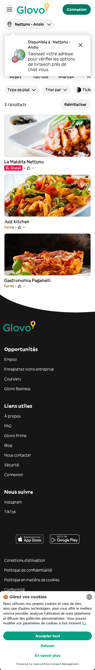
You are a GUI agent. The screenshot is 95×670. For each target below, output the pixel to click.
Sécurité (11, 464)
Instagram (13, 502)
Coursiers (12, 379)
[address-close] (80, 45)
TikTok (10, 511)
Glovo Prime (15, 435)
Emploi (10, 359)
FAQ (7, 425)
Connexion (13, 474)
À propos (12, 416)
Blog (8, 445)
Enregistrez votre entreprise (29, 369)
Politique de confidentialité (28, 570)
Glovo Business (17, 388)
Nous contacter (17, 455)
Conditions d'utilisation (24, 560)
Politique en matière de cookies (31, 579)
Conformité (14, 589)
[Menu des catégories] (9, 9)
